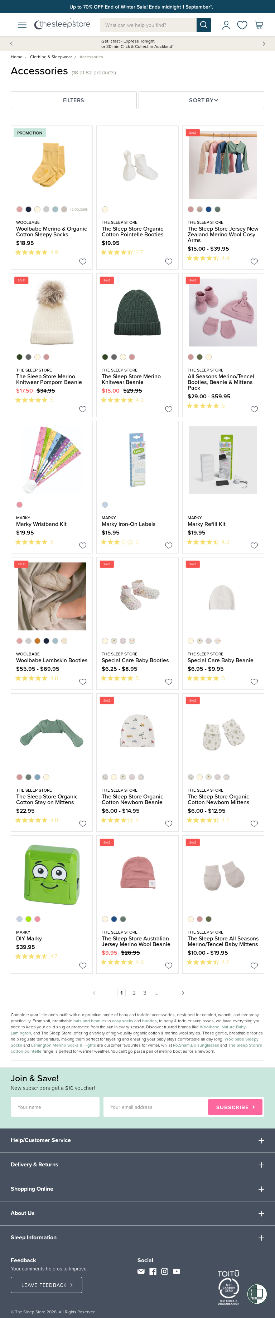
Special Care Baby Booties (135, 660)
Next (263, 43)
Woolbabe (209, 1027)
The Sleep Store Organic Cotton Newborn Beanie (132, 799)
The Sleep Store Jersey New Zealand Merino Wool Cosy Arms (223, 234)
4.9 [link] (54, 252)
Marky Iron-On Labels (128, 524)
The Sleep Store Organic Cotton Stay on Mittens (47, 799)
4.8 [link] (54, 678)
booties (149, 1021)
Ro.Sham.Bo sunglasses (196, 1045)
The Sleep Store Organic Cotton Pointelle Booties (132, 231)
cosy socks (122, 1021)
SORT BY (201, 100)
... (156, 992)
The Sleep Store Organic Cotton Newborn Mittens (218, 799)
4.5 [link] (226, 820)
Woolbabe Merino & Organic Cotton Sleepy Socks (51, 231)
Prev (12, 43)
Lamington (21, 1033)
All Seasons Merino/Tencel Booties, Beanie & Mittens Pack (221, 382)
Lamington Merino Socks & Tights (63, 1045)
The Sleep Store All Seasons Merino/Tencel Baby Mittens (223, 941)
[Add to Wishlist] (83, 262)
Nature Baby (234, 1027)
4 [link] (137, 820)
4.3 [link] (226, 541)
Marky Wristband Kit (41, 524)
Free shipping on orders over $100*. (141, 6)
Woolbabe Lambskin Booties (51, 660)
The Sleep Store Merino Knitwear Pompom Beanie (49, 379)
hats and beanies (89, 1021)
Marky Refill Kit (207, 524)
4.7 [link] (139, 252)
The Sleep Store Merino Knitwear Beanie (131, 379)
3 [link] (137, 541)
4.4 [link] (226, 258)
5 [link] (51, 400)
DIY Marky (29, 938)
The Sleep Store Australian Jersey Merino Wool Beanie (136, 941)
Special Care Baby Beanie (221, 660)
